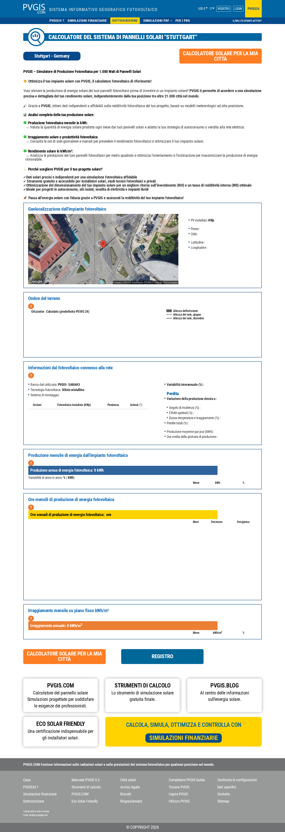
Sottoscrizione (33, 801)
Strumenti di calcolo (86, 787)
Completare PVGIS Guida (187, 780)
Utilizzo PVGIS (179, 801)
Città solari (128, 780)
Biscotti (125, 794)
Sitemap (223, 801)
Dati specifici (226, 787)
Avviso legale (130, 787)
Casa (26, 780)
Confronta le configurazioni (237, 780)
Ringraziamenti (131, 801)
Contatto (223, 794)
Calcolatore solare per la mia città (220, 56)
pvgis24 (253, 9)
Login (238, 8)
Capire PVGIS (178, 794)
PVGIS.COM (80, 794)
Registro (224, 8)
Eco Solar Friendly (85, 801)
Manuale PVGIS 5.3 (86, 780)
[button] (157, 20)
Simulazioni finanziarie (183, 738)
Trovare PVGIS (179, 787)
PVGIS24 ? (30, 787)
